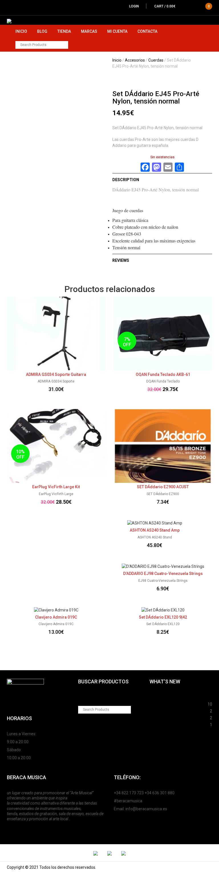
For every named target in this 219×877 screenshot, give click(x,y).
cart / (182, 6)
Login (134, 6)
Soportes (158, 696)
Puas (154, 703)
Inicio (21, 31)
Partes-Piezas (162, 710)
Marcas (89, 31)
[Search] (64, 45)
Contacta (147, 31)
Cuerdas (155, 60)
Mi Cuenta (117, 31)
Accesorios (135, 60)
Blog (42, 31)
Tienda (64, 31)
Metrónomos (161, 717)
